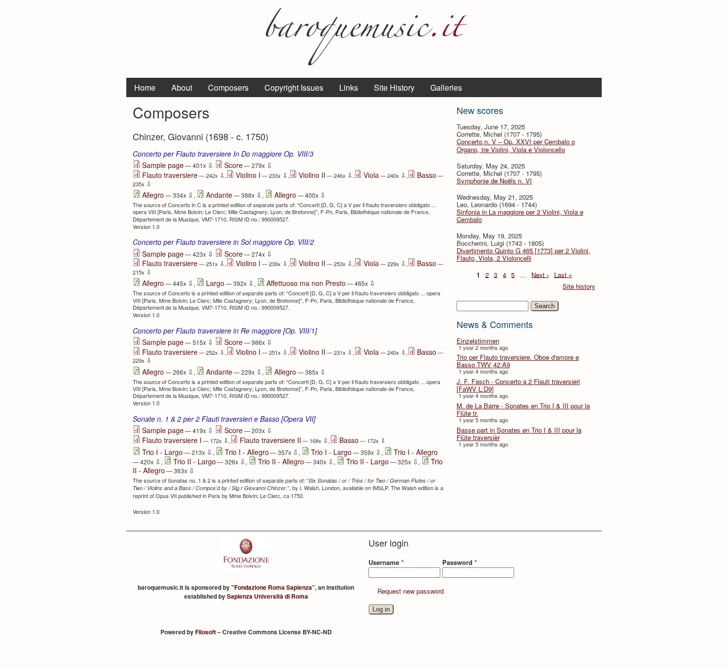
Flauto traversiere (170, 175)
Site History (394, 87)
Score (233, 165)
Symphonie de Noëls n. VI (494, 180)
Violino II (312, 175)
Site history (579, 286)
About (181, 87)
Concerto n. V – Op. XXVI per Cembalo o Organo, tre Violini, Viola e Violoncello (516, 145)
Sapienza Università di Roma (267, 596)
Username (386, 562)
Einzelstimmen (478, 340)
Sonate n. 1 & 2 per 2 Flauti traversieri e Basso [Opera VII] (224, 419)
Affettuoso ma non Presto (306, 283)
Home (145, 87)
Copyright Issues (293, 87)
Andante (219, 195)
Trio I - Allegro (247, 452)
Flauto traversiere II (270, 440)
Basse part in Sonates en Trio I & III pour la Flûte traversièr (519, 433)
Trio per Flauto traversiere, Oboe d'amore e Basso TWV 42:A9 (518, 360)
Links (348, 87)
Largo (215, 283)
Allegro (153, 195)
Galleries (446, 87)
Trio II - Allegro (281, 461)
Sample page (163, 165)
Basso (426, 175)
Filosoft (205, 631)
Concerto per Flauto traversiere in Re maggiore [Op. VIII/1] (225, 330)
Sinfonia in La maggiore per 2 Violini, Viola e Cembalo (520, 215)
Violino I (248, 175)
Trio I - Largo (162, 452)
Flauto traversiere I (172, 440)
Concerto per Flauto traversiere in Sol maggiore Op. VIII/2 (223, 242)
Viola (371, 175)
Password (459, 562)
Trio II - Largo (194, 461)
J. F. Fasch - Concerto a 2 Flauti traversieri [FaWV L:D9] (518, 385)
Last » (563, 274)
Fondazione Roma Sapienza (273, 587)
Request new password (410, 591)
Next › (540, 274)
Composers (228, 87)
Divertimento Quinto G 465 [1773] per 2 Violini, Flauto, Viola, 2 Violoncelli (523, 254)
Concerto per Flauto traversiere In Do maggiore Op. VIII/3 (223, 154)
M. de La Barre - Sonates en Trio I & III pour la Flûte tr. (523, 409)
